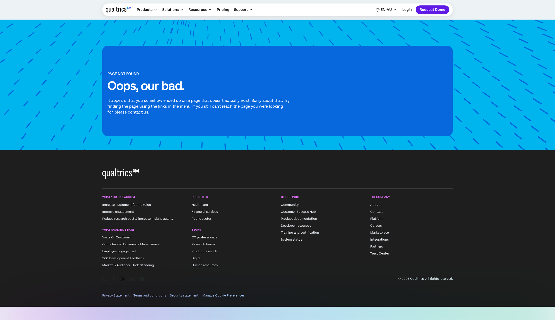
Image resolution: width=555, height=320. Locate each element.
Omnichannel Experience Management (131, 244)
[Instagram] (104, 278)
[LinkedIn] (132, 278)
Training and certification (300, 232)
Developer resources (296, 225)
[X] (123, 278)
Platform (376, 218)
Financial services (205, 211)
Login (407, 10)
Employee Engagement (119, 251)
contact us (138, 112)
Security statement (184, 295)
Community (290, 204)
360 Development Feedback (123, 258)
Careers (376, 225)
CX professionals (204, 237)
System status (291, 239)
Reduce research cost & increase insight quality (137, 218)
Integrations (379, 239)
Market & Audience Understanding (128, 265)
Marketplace (379, 232)
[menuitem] (147, 10)
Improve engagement (118, 211)
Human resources (205, 265)
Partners (376, 246)
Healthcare (200, 204)
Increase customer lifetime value (126, 204)
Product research (204, 251)
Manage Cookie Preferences (223, 295)
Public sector (201, 218)
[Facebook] (114, 278)
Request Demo (432, 10)
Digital (197, 258)
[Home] (118, 10)
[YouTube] (142, 278)
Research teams (203, 244)
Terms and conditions (149, 295)
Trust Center (379, 253)
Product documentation (299, 218)
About (375, 204)
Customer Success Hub (298, 211)
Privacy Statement (116, 295)
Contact (376, 211)
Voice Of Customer (116, 237)
